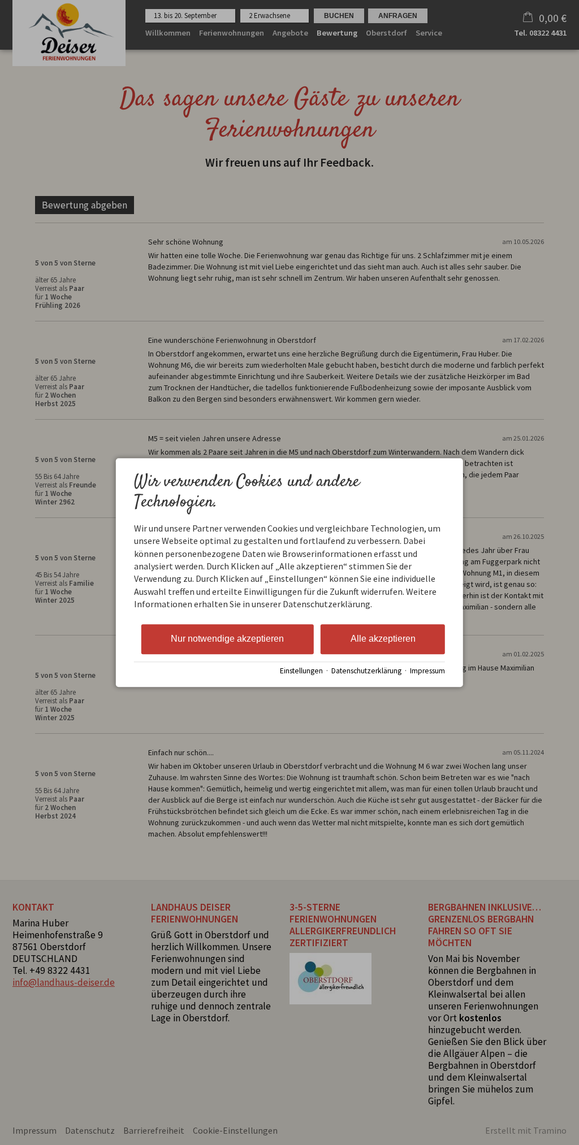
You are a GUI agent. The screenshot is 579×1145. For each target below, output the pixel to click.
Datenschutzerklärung (366, 671)
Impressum (427, 671)
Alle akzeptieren (383, 638)
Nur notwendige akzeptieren (227, 638)
